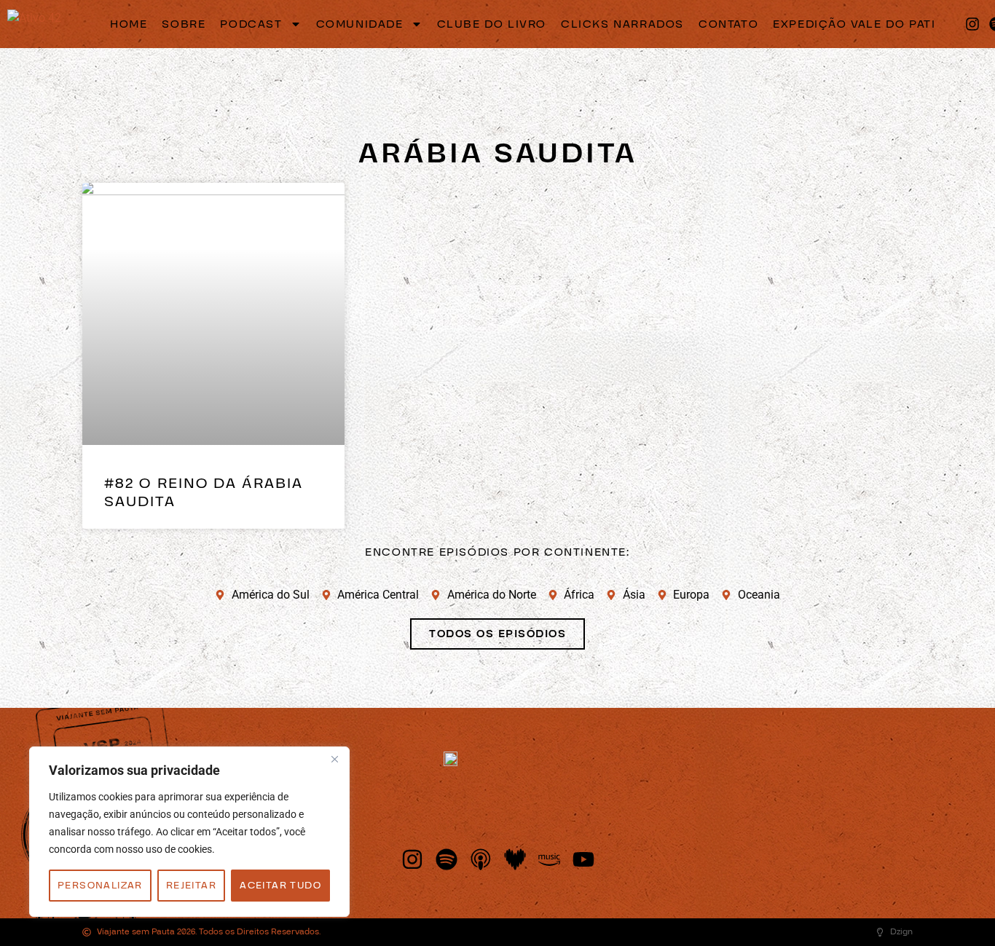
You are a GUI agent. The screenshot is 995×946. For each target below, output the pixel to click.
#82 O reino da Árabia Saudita (203, 492)
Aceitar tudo (280, 885)
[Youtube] (583, 859)
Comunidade (360, 24)
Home (128, 24)
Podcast (251, 24)
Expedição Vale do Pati (854, 24)
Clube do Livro (491, 24)
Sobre (183, 24)
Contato (728, 24)
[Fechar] (334, 759)
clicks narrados (622, 24)
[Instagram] (972, 24)
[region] (189, 831)
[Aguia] (34, 23)
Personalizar (100, 885)
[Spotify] (446, 859)
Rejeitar (191, 885)
